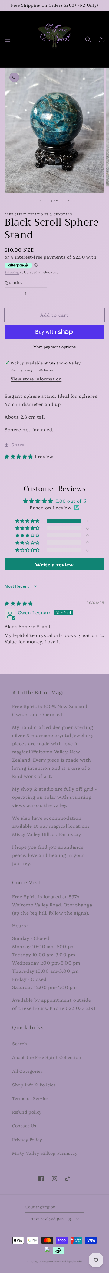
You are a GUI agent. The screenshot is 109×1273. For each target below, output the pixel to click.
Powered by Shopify (68, 1261)
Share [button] (18, 445)
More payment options (54, 346)
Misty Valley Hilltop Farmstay (46, 834)
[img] (19, 603)
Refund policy (27, 1112)
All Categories (27, 1071)
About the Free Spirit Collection (46, 1057)
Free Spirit (46, 1261)
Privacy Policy (27, 1139)
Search (19, 1043)
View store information (36, 379)
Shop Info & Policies (34, 1085)
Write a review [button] (54, 564)
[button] (7, 39)
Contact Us (24, 1125)
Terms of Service (30, 1098)
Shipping (12, 272)
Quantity (13, 282)
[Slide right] (68, 201)
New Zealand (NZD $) (50, 1218)
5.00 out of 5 (70, 501)
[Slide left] (40, 201)
